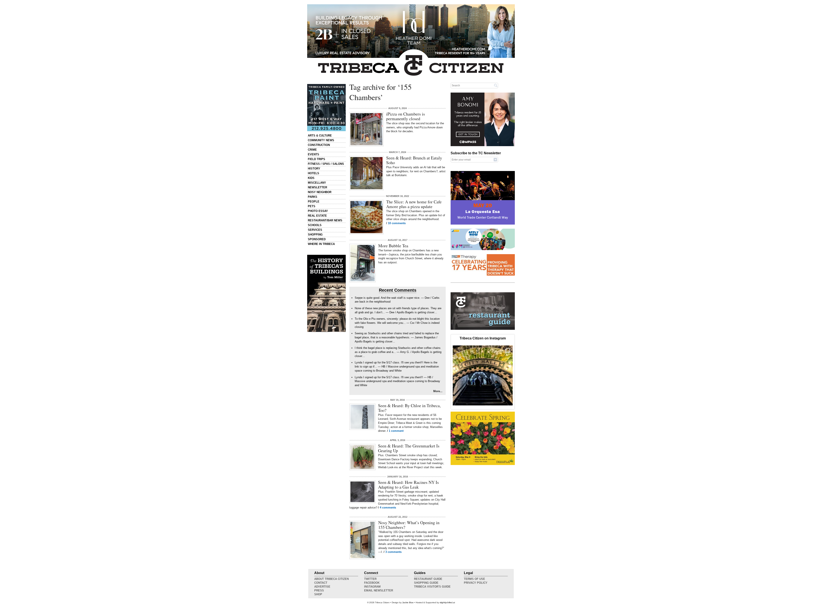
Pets (311, 206)
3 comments (393, 552)
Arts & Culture (320, 135)
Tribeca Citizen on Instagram (483, 338)
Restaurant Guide (428, 578)
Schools (315, 225)
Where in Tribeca (321, 244)
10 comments (397, 223)
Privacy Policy (475, 582)
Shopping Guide (426, 582)
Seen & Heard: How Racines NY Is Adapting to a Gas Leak (408, 484)
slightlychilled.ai (447, 602)
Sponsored (317, 239)
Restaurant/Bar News (325, 220)
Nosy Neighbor (319, 192)
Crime (312, 149)
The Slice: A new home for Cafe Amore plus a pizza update (414, 204)
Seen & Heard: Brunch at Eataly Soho (414, 160)
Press (319, 590)
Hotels (313, 173)
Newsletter (317, 187)
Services (315, 229)
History (314, 168)
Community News (321, 140)
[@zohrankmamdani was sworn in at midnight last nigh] (483, 375)
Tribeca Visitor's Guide (432, 586)
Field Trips (316, 159)
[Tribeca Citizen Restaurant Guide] (483, 328)
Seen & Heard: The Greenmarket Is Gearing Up (408, 448)
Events (313, 154)
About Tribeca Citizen (331, 578)
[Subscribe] (495, 159)
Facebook (372, 582)
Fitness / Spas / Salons (326, 163)
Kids (311, 178)
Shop (318, 594)
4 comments (388, 507)
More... (437, 391)
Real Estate (317, 215)
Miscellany (317, 182)
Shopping (315, 234)
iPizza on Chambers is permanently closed (405, 116)
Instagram (372, 586)
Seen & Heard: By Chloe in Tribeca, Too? (409, 408)
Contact (320, 582)
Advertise (322, 586)
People (313, 201)
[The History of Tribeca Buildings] (326, 293)
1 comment (396, 430)
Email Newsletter (378, 590)
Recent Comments (397, 290)
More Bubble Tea (393, 246)
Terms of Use (474, 578)
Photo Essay (318, 211)
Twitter (370, 578)
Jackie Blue (408, 602)
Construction (319, 145)
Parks (312, 196)
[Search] (495, 85)
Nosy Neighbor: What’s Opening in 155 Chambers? (408, 525)
